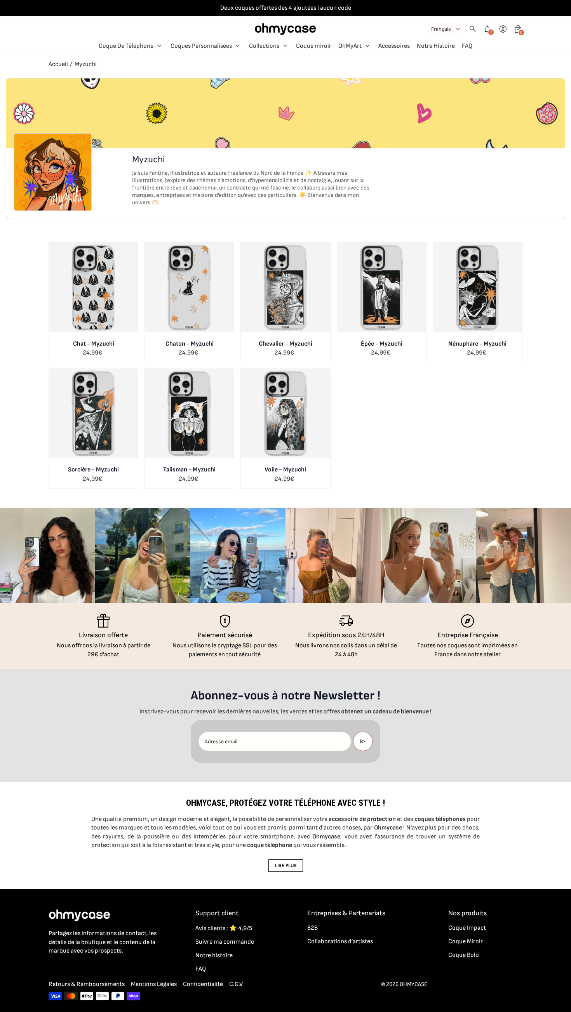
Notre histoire (214, 955)
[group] (47, 555)
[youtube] (99, 968)
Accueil (58, 64)
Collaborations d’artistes (340, 941)
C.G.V (236, 984)
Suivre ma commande (224, 942)
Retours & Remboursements (87, 984)
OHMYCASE (413, 984)
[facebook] (53, 968)
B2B (312, 928)
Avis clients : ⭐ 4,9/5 (223, 928)
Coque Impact (467, 928)
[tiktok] (84, 968)
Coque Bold (463, 955)
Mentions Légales (154, 984)
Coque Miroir (465, 941)
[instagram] (68, 968)
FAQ (200, 969)
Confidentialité (203, 984)
